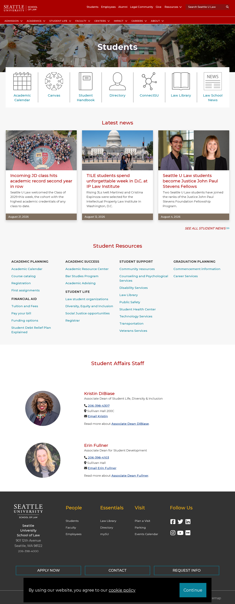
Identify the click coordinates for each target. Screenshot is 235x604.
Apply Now (48, 570)
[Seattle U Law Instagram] (172, 534)
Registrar (72, 320)
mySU (104, 534)
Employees (108, 6)
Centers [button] (100, 20)
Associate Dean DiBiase (130, 424)
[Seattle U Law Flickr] (187, 534)
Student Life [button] (58, 20)
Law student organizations (86, 299)
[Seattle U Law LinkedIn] (187, 522)
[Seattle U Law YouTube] (180, 534)
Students (92, 6)
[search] (227, 7)
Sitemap (214, 598)
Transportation (131, 323)
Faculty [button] (81, 20)
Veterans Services (133, 331)
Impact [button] (119, 20)
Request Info (187, 570)
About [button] (156, 20)
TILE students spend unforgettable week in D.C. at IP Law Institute (117, 181)
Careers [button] (137, 20)
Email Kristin (98, 416)
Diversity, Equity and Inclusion (89, 306)
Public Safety (129, 302)
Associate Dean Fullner (129, 475)
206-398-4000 (28, 551)
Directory (106, 527)
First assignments (25, 290)
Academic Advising (80, 283)
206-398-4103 (98, 457)
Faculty (71, 527)
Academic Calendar (26, 269)
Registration (21, 283)
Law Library (128, 295)
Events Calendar (146, 534)
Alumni (122, 6)
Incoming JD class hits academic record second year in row (41, 181)
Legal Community (141, 6)
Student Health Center (137, 309)
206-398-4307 (99, 406)
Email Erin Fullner (102, 468)
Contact (118, 570)
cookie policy (122, 590)
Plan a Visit (142, 520)
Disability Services (133, 288)
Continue (193, 590)
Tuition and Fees (24, 306)
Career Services (185, 276)
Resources (171, 6)
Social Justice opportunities (87, 313)
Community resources (137, 269)
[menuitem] (13, 21)
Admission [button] (11, 20)
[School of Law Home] (20, 8)
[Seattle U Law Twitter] (180, 522)
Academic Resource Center (87, 269)
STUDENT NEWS (212, 228)
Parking (140, 527)
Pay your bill (21, 313)
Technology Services (135, 316)
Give (158, 6)
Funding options (24, 320)
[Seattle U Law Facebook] (172, 522)
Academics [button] (34, 20)
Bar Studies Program (81, 276)
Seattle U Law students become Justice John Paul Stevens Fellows (190, 181)
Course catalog (23, 276)
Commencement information (196, 269)
